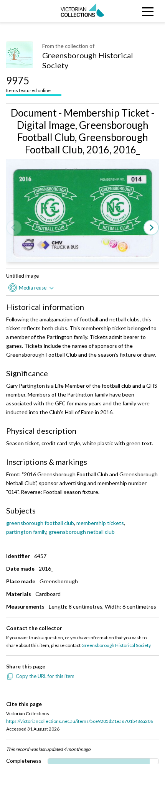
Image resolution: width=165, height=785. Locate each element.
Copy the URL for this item (45, 676)
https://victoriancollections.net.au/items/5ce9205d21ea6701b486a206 (79, 721)
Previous (13, 228)
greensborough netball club (82, 531)
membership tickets (100, 523)
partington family (26, 531)
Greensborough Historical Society (87, 60)
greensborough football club (40, 523)
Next (151, 228)
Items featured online (28, 83)
